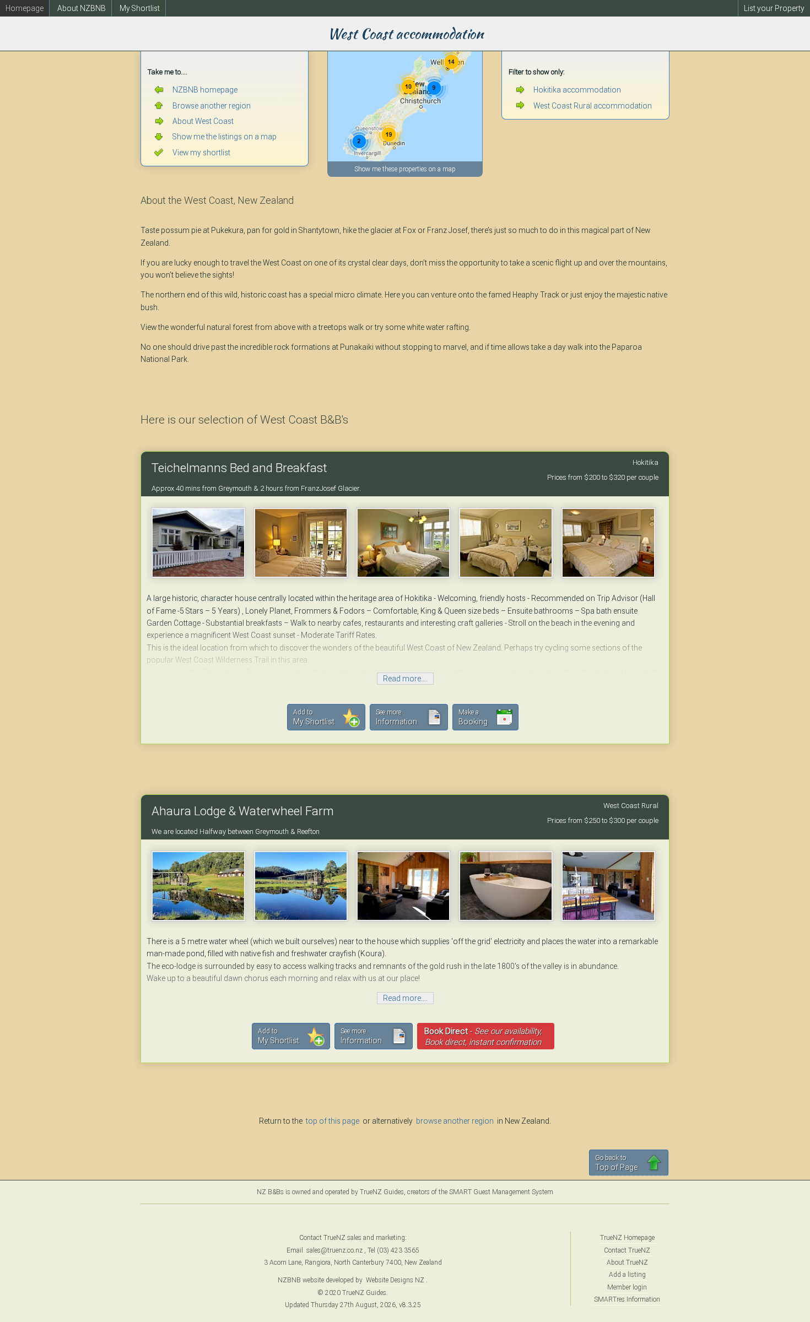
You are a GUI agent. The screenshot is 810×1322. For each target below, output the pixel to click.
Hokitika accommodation (577, 89)
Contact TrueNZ (627, 1250)
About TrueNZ (627, 1262)
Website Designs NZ (395, 1280)
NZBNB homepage (204, 89)
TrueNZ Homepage (627, 1238)
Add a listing (627, 1274)
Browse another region (211, 105)
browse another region (455, 1121)
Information (396, 717)
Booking (473, 717)
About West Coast (203, 121)
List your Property (774, 8)
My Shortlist (140, 8)
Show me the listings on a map (224, 136)
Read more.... (405, 678)
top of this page (332, 1121)
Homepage (25, 8)
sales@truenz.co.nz (334, 1250)
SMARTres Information (627, 1299)
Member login (627, 1287)
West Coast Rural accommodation (592, 105)
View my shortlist (201, 152)
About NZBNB (81, 8)
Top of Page (616, 1163)
